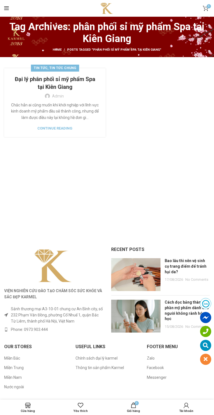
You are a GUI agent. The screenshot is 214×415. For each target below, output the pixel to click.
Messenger (157, 377)
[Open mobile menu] (6, 8)
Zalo (151, 358)
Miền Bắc (12, 358)
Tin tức (41, 68)
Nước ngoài (14, 387)
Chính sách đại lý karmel (97, 358)
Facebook (155, 367)
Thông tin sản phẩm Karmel (100, 367)
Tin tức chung (62, 68)
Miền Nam (13, 377)
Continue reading (54, 128)
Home (57, 50)
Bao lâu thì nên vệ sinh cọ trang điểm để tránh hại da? (185, 266)
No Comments (196, 279)
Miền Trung (14, 367)
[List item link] (53, 329)
